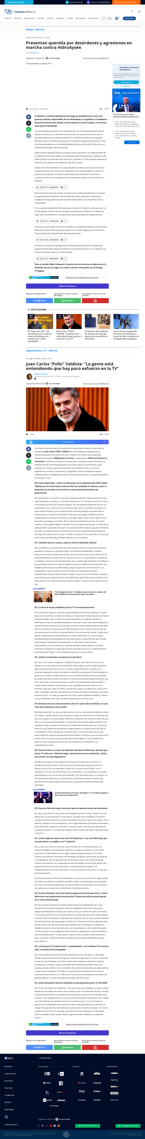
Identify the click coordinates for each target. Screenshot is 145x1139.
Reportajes (9, 1109)
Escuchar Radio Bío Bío (127, 2)
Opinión (70, 18)
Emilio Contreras (40, 374)
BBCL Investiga (81, 18)
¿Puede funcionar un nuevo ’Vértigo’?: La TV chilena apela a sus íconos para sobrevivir (81, 794)
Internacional (29, 18)
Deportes (50, 18)
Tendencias (60, 18)
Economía (40, 18)
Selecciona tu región (15, 2)
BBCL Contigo (94, 18)
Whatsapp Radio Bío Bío (129, 1126)
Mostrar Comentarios (67, 286)
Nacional (17, 18)
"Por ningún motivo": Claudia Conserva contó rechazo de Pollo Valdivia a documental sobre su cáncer (80, 593)
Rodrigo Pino (34, 52)
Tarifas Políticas (11, 1124)
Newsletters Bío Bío (76, 2)
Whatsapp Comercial (89, 1126)
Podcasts (8, 18)
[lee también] (43, 596)
